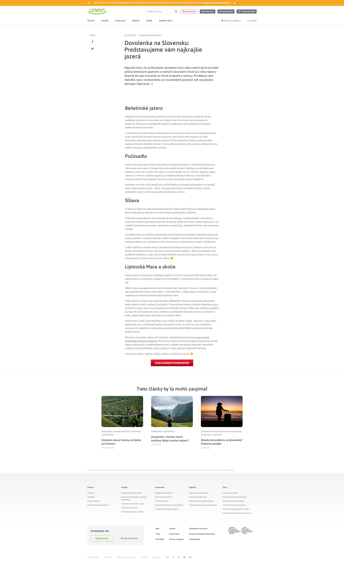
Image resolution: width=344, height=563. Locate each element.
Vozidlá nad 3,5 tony (129, 508)
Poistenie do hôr (161, 501)
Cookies (144, 557)
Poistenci (91, 493)
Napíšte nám (102, 538)
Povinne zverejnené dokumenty (202, 534)
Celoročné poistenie (163, 497)
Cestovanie (106, 431)
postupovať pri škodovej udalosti (216, 2)
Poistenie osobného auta (131, 493)
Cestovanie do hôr (121, 431)
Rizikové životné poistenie (233, 501)
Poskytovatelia (93, 501)
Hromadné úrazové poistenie (235, 497)
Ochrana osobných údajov (126, 557)
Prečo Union (174, 534)
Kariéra (172, 528)
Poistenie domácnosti (198, 497)
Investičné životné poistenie (234, 505)
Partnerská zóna (93, 557)
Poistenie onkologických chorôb (236, 509)
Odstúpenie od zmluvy (198, 528)
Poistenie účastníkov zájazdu (167, 509)
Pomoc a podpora (176, 539)
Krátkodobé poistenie (164, 493)
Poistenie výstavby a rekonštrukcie (203, 505)
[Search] (176, 11)
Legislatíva (156, 557)
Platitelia (91, 497)
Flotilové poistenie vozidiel (132, 512)
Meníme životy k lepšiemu (98, 505)
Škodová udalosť (129, 538)
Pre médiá (160, 539)
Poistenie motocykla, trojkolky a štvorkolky (134, 498)
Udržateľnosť (194, 539)
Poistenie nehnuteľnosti (198, 493)
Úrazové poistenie (230, 493)
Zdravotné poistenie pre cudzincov (237, 513)
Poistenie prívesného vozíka (132, 504)
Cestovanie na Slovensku (150, 35)
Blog (157, 528)
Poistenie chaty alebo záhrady (201, 501)
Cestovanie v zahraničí (211, 434)
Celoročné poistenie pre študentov (169, 505)
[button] (189, 11)
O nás (158, 534)
